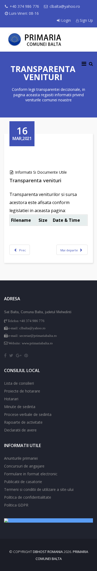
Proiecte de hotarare (22, 391)
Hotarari (11, 398)
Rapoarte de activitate (23, 422)
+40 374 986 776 (24, 6)
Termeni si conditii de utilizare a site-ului (39, 489)
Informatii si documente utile (41, 172)
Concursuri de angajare (24, 466)
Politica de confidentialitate (27, 497)
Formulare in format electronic (30, 473)
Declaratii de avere (20, 430)
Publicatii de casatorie (23, 481)
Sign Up (86, 20)
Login (66, 20)
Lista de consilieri (19, 383)
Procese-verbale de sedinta (27, 414)
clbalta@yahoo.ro (65, 6)
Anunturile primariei (21, 458)
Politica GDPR (16, 505)
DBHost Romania (48, 551)
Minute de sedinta (19, 406)
